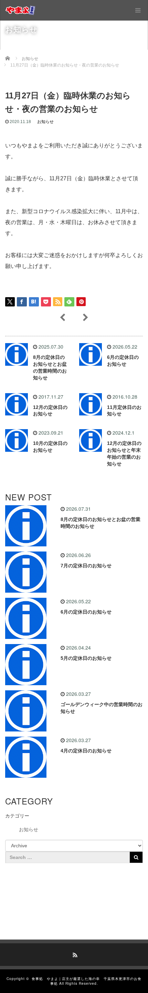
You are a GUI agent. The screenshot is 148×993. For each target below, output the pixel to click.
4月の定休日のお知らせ (86, 750)
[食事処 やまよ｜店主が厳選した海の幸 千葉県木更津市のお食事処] (20, 10)
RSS (74, 954)
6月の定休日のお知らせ (86, 612)
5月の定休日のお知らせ (86, 658)
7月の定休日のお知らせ (86, 565)
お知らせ (45, 121)
